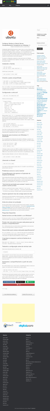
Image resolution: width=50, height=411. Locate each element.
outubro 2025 (39, 127)
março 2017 (39, 176)
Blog (10, 5)
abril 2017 (39, 174)
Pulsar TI (29, 408)
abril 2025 (39, 129)
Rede (38, 106)
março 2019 (39, 158)
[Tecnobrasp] (9, 2)
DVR (38, 94)
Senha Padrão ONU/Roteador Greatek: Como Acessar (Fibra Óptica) (41, 74)
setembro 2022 (40, 153)
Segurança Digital (40, 109)
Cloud (27, 346)
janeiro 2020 (39, 157)
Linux (6, 288)
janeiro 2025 (39, 134)
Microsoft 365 (40, 102)
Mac (41, 100)
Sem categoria (44, 110)
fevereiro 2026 (39, 124)
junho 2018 (39, 164)
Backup (39, 89)
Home (3, 5)
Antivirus (38, 88)
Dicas (45, 92)
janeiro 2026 (39, 126)
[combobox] (42, 30)
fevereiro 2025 (39, 133)
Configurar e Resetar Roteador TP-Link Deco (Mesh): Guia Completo (41, 57)
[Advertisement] (25, 19)
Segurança (45, 107)
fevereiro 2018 (39, 167)
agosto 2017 (39, 169)
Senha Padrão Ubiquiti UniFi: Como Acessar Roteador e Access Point (41, 62)
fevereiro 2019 (39, 160)
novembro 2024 (40, 138)
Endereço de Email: (41, 43)
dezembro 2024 (40, 136)
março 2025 (39, 131)
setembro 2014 (40, 184)
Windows (40, 115)
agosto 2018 (39, 162)
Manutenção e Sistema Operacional (42, 100)
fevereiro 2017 (39, 177)
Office (44, 104)
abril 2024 (39, 146)
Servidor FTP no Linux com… (28, 294)
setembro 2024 (40, 141)
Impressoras (42, 98)
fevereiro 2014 (39, 189)
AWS (27, 339)
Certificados (41, 91)
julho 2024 (39, 143)
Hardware (40, 97)
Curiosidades (40, 92)
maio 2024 (39, 145)
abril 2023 (39, 151)
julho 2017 (39, 171)
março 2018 (39, 165)
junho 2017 (39, 172)
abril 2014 (39, 188)
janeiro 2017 (39, 179)
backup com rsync (5, 210)
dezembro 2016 (40, 181)
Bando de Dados (29, 342)
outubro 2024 (39, 139)
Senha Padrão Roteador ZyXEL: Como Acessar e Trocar (41, 80)
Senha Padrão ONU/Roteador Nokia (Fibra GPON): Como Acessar (42, 68)
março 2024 (39, 148)
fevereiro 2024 (39, 150)
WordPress (40, 116)
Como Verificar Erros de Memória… (9, 294)
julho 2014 (39, 186)
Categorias (18, 5)
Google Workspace (40, 94)
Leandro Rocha (26, 46)
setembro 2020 (40, 155)
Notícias (40, 104)
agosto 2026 (39, 122)
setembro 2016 (40, 183)
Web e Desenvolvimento (41, 112)
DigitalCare (33, 408)
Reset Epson (41, 106)
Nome (38, 37)
